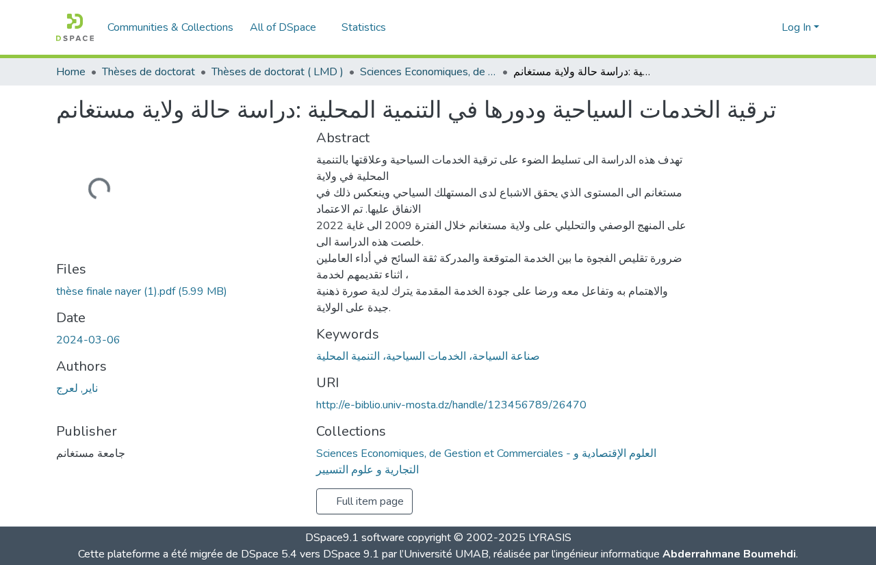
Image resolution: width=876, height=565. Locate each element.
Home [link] (71, 71)
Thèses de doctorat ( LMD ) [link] (277, 71)
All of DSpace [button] (283, 27)
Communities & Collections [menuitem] (170, 27)
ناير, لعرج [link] (77, 388)
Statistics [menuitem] (364, 27)
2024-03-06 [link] (88, 339)
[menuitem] (287, 27)
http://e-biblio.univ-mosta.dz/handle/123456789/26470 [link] (451, 404)
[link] (178, 291)
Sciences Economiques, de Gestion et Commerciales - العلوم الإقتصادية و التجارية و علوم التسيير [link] (428, 71)
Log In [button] (798, 27)
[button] (75, 27)
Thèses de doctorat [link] (148, 71)
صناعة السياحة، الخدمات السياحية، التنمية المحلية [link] (428, 356)
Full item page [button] (368, 501)
